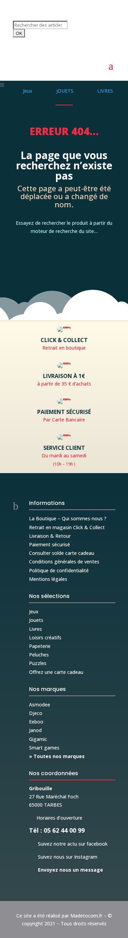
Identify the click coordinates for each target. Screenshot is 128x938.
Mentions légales (48, 579)
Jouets (36, 620)
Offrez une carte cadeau (56, 672)
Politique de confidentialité (59, 570)
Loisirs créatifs (45, 637)
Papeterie (40, 646)
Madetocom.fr (86, 915)
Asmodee (39, 704)
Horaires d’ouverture (55, 818)
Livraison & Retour (50, 536)
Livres (35, 629)
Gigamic (38, 739)
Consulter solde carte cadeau (61, 553)
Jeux (34, 611)
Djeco (35, 713)
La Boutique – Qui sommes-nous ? (67, 518)
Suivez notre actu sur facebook (68, 844)
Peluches (39, 654)
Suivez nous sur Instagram (63, 857)
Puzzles (37, 663)
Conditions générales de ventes (64, 561)
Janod (35, 730)
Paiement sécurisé (49, 544)
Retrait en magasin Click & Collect (67, 527)
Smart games (44, 747)
